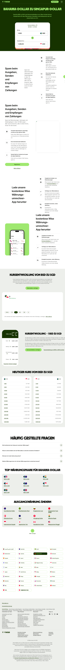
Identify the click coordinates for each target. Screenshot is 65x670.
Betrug (50, 635)
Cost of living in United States (29, 609)
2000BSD (6, 414)
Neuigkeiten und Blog (37, 614)
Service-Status (5, 619)
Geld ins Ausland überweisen (23, 614)
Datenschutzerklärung (37, 632)
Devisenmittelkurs (51, 183)
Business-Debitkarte (22, 623)
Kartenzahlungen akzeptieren (24, 626)
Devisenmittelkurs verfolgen (33, 349)
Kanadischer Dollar (38, 524)
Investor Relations (5, 620)
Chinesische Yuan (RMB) (53, 511)
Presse (3, 616)
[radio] (7, 312)
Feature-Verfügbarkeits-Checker (8, 627)
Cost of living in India (50, 609)
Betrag (18, 30)
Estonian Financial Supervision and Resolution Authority (26, 657)
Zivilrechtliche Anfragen (22, 636)
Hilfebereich (4, 623)
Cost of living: (5, 609)
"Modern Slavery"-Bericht (23, 635)
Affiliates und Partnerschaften (8, 622)
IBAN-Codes (35, 622)
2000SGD (38, 414)
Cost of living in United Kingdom (15, 609)
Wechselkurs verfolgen (32, 288)
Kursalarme (35, 623)
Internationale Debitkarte (23, 616)
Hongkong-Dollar (38, 518)
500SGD (37, 407)
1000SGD (38, 411)
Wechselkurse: (5, 603)
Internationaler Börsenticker (39, 619)
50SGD (37, 397)
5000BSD (6, 418)
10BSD (5, 390)
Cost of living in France (17, 610)
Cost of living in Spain (27, 610)
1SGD (37, 383)
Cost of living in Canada (37, 610)
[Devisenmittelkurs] (36, 25)
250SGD (37, 404)
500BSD (6, 407)
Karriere (3, 618)
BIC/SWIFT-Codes (37, 620)
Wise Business (20, 622)
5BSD (5, 387)
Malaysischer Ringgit (54, 524)
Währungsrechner (36, 618)
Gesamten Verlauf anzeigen (10, 363)
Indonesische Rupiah (9, 524)
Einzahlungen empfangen (23, 619)
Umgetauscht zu (20, 40)
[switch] (32, 38)
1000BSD (6, 411)
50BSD (5, 397)
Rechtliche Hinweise (22, 632)
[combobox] (43, 33)
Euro (20, 518)
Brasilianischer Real (24, 511)
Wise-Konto (20, 615)
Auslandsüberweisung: (7, 606)
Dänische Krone (8, 518)
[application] (14, 305)
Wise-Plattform (21, 620)
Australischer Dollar (9, 511)
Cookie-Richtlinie (21, 633)
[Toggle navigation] (61, 2)
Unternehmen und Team (7, 614)
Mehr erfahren (17, 168)
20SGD (37, 394)
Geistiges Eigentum (37, 635)
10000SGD (38, 421)
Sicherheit (4, 615)
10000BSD (6, 421)
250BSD (6, 404)
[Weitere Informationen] (9, 341)
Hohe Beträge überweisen (23, 618)
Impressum (51, 632)
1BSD (5, 383)
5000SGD (38, 418)
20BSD (5, 394)
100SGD (37, 400)
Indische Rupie (52, 518)
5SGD (37, 387)
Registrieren (55, 1)
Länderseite (51, 633)
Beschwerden (36, 633)
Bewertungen (4, 625)
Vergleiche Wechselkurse (38, 625)
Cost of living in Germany (7, 610)
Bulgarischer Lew (38, 511)
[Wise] (6, 2)
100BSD (6, 400)
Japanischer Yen (23, 524)
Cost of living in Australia (40, 609)
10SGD (37, 390)
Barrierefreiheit (5, 626)
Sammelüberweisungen (22, 625)
